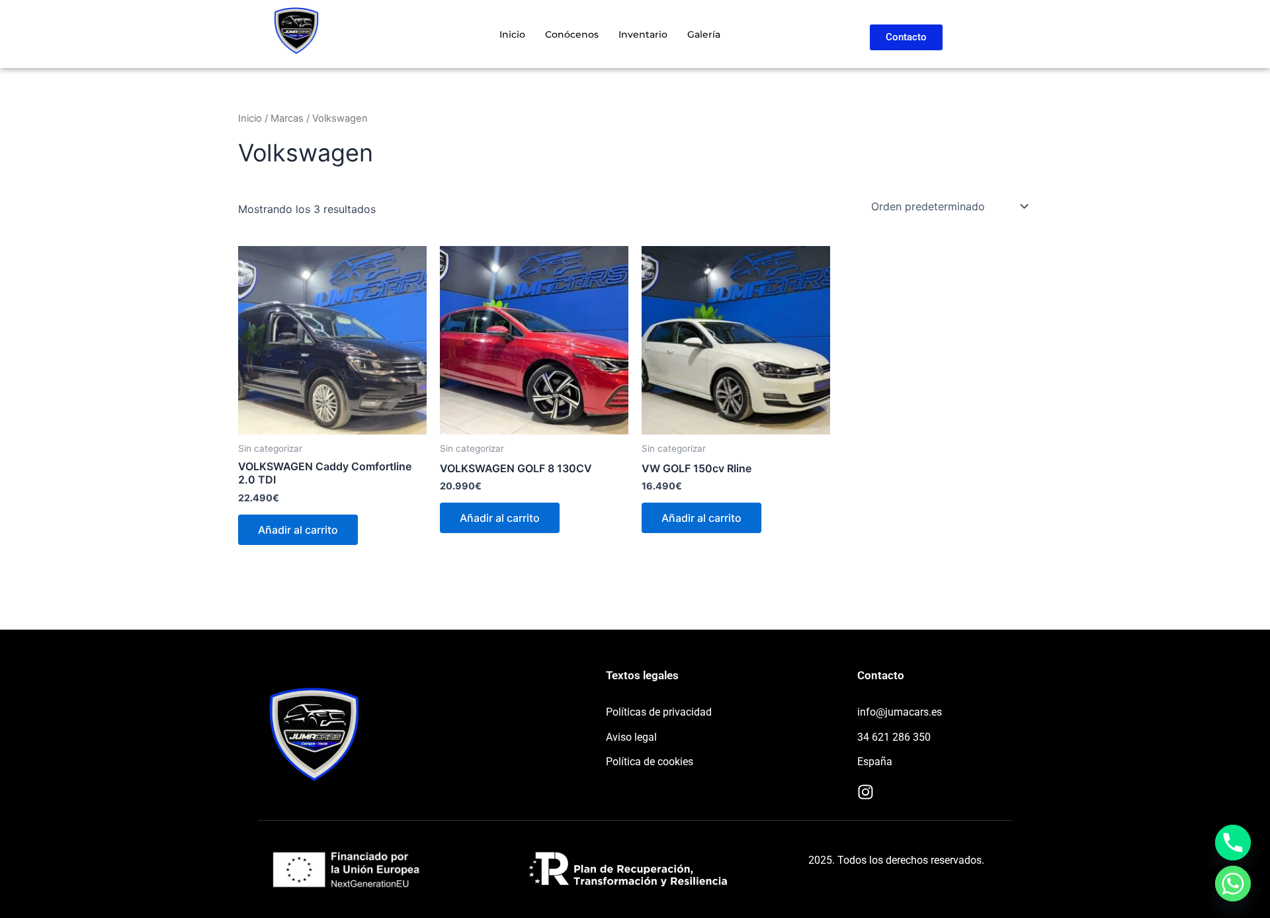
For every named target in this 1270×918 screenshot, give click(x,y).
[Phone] (1233, 842)
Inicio (512, 34)
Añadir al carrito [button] (298, 529)
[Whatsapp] (1233, 883)
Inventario (642, 34)
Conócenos (572, 34)
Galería (703, 34)
